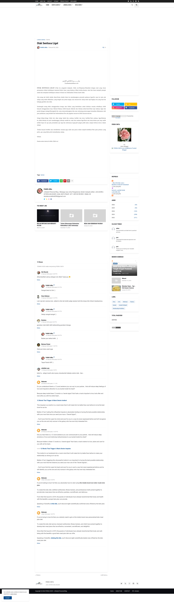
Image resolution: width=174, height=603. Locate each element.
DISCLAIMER (73, 1)
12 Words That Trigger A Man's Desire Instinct (52, 400)
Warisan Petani (45, 344)
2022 (124, 217)
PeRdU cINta (48, 189)
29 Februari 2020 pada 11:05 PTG (49, 431)
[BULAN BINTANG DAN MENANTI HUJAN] (48, 215)
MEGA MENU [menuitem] (78, 5)
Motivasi (125, 301)
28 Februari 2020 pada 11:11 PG (49, 383)
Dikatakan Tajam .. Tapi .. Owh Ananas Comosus (128, 287)
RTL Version (135, 591)
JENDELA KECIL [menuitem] (67, 5)
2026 (124, 204)
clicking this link (56, 538)
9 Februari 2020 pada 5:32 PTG (49, 322)
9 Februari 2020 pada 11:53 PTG (49, 346)
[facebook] (135, 1)
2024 (124, 211)
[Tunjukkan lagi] (72, 180)
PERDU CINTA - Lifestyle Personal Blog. (56, 591)
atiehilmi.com (45, 368)
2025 (124, 208)
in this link (54, 504)
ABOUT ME (42, 1)
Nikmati (124, 278)
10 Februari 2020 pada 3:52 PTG (54, 335)
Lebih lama (104, 575)
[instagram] (133, 1)
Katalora (43, 320)
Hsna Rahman (45, 296)
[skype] (138, 1)
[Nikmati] (116, 280)
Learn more (13, 594)
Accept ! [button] (7, 598)
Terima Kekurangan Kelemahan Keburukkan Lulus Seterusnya (70, 224)
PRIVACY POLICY (64, 1)
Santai (48, 39)
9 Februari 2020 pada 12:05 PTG (49, 274)
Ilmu (114, 301)
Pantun (132, 301)
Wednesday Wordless (118, 308)
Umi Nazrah (44, 272)
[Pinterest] (64, 180)
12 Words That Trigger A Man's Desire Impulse (56, 448)
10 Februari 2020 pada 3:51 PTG (54, 287)
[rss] (130, 1)
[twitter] (128, 1)
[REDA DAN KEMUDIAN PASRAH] (95, 215)
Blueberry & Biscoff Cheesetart (120, 184)
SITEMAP (56, 1)
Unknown (44, 381)
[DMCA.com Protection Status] (116, 328)
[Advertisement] (87, 22)
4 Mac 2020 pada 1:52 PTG (48, 514)
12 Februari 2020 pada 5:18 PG (49, 370)
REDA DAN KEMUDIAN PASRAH (93, 223)
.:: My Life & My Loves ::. (118, 183)
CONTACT (49, 1)
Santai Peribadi (123, 305)
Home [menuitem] (47, 5)
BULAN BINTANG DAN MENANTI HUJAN (46, 224)
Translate (117, 117)
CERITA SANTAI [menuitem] (56, 5)
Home (112, 591)
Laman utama (41, 39)
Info (119, 301)
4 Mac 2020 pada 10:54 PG (48, 479)
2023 (124, 214)
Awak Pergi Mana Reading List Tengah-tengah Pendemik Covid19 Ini (124, 268)
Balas (38, 280)
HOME (36, 1)
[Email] (68, 180)
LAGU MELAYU (116, 192)
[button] (132, 5)
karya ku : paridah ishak (118, 190)
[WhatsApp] (61, 180)
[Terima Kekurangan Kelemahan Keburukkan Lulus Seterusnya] (71, 215)
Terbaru (38, 575)
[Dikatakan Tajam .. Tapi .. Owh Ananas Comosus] (116, 288)
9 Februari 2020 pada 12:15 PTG (49, 298)
